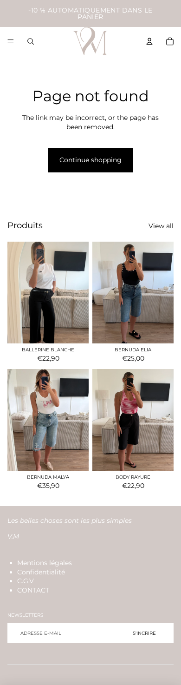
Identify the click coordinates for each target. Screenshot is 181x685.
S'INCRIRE (144, 633)
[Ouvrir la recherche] (30, 41)
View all (161, 226)
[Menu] (10, 41)
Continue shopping (90, 160)
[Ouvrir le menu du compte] (149, 41)
